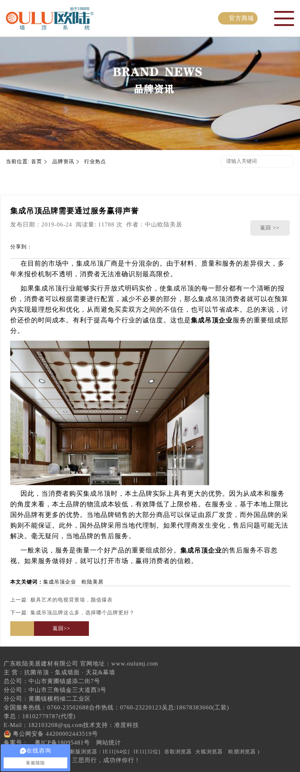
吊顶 (55, 288)
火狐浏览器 (209, 751)
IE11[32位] (147, 751)
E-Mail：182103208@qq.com (43, 725)
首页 (36, 161)
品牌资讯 (63, 161)
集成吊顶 (90, 263)
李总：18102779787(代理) (39, 716)
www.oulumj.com (134, 663)
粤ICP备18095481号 (62, 742)
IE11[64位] (116, 751)
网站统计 (108, 742)
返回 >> (270, 228)
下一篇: (72, 612)
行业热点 (95, 161)
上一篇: (61, 600)
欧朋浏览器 (242, 751)
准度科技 (126, 725)
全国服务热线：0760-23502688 (46, 707)
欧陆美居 (93, 582)
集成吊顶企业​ (59, 582)
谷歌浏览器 (178, 751)
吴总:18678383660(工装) (195, 707)
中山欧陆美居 (163, 224)
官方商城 (241, 18)
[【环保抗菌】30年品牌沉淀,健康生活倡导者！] (50, 24)
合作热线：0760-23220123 (125, 707)
